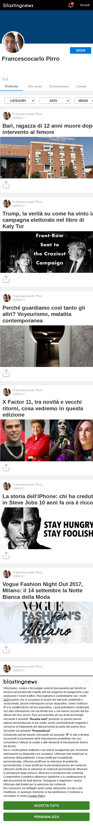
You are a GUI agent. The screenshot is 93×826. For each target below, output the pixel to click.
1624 (6, 699)
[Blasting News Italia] (18, 5)
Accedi (85, 5)
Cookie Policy (36, 795)
